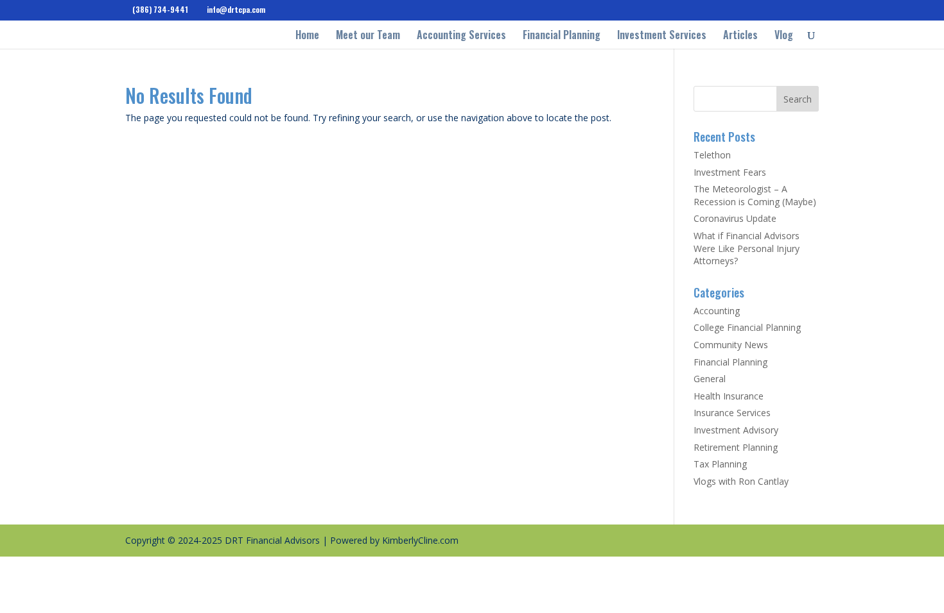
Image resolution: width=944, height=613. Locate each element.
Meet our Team (368, 36)
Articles (740, 36)
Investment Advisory (736, 430)
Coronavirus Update (735, 218)
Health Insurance (729, 396)
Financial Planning (561, 36)
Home (307, 36)
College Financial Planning (747, 327)
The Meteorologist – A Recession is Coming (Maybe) (755, 195)
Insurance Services (732, 413)
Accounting (717, 311)
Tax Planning (720, 464)
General (710, 379)
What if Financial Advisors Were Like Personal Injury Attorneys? (747, 248)
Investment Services (661, 36)
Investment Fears (730, 172)
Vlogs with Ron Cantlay (741, 481)
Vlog (783, 36)
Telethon (712, 155)
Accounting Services (461, 36)
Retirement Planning (736, 447)
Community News (731, 345)
